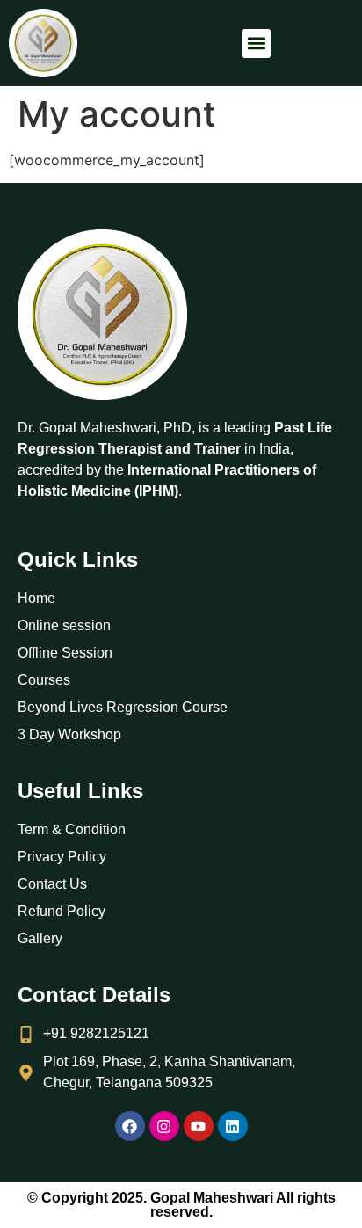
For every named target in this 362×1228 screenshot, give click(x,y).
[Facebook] (130, 1126)
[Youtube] (199, 1126)
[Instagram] (164, 1126)
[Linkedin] (233, 1126)
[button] (256, 43)
